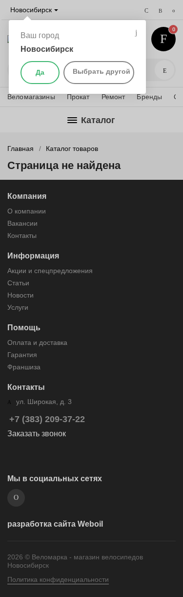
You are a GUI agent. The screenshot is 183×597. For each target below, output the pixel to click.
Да (40, 72)
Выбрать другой (101, 71)
